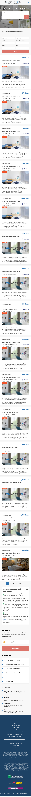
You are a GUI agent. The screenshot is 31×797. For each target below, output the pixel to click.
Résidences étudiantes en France (15, 664)
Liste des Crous (18, 765)
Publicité (16, 727)
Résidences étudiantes (23, 770)
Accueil (16, 723)
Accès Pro (16, 748)
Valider (15, 51)
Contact (16, 746)
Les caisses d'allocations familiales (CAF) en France (16, 769)
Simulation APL (10, 681)
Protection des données (16, 732)
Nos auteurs (23, 765)
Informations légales (16, 736)
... (16, 583)
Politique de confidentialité (16, 734)
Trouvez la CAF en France (13, 660)
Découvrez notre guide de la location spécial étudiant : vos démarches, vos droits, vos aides (15, 693)
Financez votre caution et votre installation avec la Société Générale (14, 712)
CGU (16, 730)
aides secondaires (8, 621)
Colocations (14, 766)
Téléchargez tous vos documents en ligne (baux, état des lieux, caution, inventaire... (14, 699)
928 (20, 583)
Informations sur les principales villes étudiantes (18, 767)
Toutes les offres (16, 743)
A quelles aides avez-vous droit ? (15, 677)
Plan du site (16, 725)
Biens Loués (15, 770)
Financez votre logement (13, 673)
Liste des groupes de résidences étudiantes (13, 768)
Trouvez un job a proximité (13, 668)
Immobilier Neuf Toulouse (9, 765)
